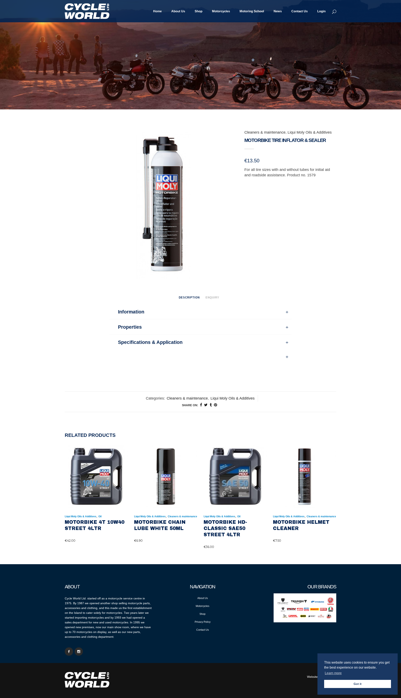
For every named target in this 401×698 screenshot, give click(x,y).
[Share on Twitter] (206, 405)
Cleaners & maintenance (265, 132)
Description (189, 297)
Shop (202, 614)
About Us (202, 598)
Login (321, 11)
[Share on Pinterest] (215, 405)
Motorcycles (202, 606)
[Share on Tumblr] (211, 405)
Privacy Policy (203, 621)
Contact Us (202, 629)
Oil (100, 516)
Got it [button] (358, 683)
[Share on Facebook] (201, 405)
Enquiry (212, 297)
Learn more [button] (333, 673)
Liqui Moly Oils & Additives (310, 132)
